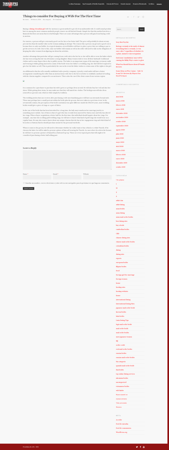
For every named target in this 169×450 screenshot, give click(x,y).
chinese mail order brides (125, 242)
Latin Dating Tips (122, 320)
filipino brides (121, 266)
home (118, 283)
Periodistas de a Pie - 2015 (31, 447)
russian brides (121, 353)
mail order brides (122, 333)
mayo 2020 (120, 142)
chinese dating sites (123, 238)
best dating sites (121, 221)
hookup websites (122, 291)
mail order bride (122, 328)
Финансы (118, 407)
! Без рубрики (120, 180)
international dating (123, 300)
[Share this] (134, 17)
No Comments (57, 19)
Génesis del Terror (113, 4)
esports (118, 258)
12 (116, 188)
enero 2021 (120, 109)
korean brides (121, 312)
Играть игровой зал (122, 394)
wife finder (120, 390)
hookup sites (120, 287)
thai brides (120, 370)
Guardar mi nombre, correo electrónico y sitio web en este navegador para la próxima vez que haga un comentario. (67, 183)
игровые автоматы (121, 399)
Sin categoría (47, 19)
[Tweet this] (138, 17)
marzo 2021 (120, 101)
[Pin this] (143, 17)
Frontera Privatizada (139, 4)
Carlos (27, 19)
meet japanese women (124, 337)
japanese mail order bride (125, 308)
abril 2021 (119, 97)
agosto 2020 (120, 130)
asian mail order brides (124, 217)
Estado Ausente (126, 4)
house (118, 295)
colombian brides (122, 246)
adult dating (120, 205)
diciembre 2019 (121, 163)
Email (55, 174)
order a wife (120, 345)
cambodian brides (122, 229)
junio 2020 (120, 138)
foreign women (121, 279)
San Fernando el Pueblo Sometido (93, 4)
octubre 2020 (121, 121)
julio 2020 (119, 134)
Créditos (151, 4)
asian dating (120, 213)
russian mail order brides (125, 357)
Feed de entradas (122, 424)
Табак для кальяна (121, 403)
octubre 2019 (120, 167)
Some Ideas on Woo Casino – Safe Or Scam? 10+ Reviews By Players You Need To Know (129, 73)
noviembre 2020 (122, 117)
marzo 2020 (120, 150)
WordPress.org (121, 432)
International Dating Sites (125, 304)
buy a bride (120, 225)
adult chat (119, 200)
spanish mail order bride (125, 366)
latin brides (120, 316)
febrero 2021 (120, 105)
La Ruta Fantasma (74, 4)
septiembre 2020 (122, 126)
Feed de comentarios (123, 428)
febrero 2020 (121, 155)
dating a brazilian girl (37, 29)
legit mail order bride (124, 324)
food (118, 271)
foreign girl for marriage (125, 275)
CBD (117, 233)
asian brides (120, 209)
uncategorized (121, 382)
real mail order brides (124, 349)
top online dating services (125, 374)
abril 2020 (120, 146)
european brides (122, 262)
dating (118, 250)
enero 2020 (120, 159)
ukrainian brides (122, 378)
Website (86, 174)
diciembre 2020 (122, 113)
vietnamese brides (122, 386)
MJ (117, 341)
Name (25, 174)
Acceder (119, 420)
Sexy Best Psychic (122, 42)
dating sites (120, 254)
